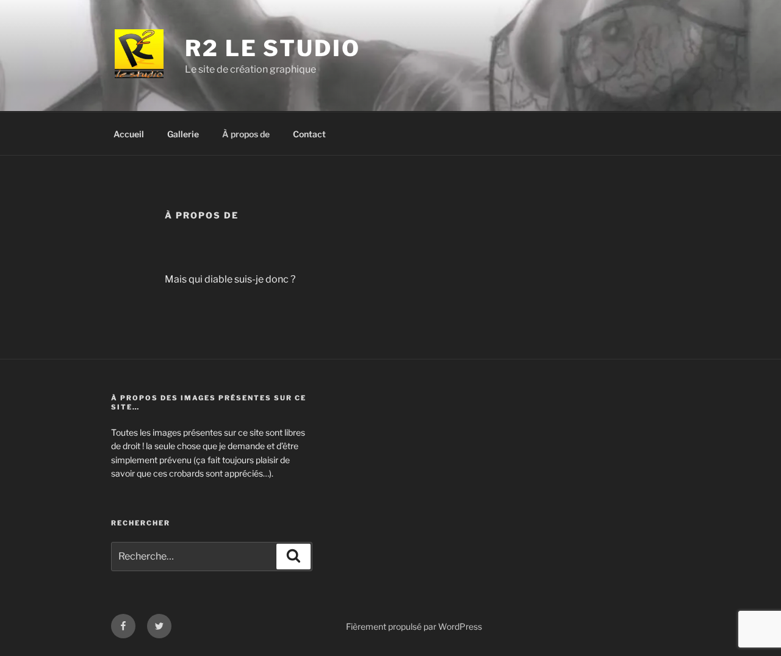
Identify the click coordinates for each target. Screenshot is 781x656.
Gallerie (183, 134)
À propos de (246, 134)
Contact (309, 134)
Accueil (128, 134)
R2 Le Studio (273, 48)
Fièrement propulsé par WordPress (414, 626)
